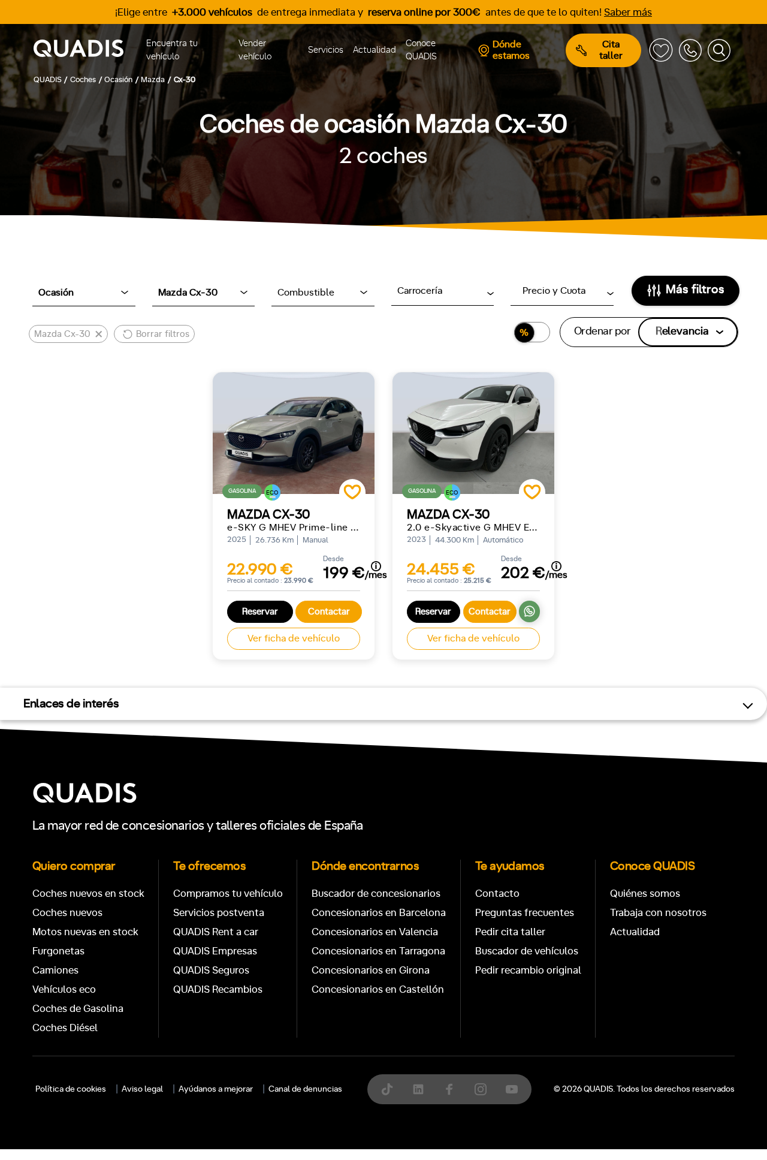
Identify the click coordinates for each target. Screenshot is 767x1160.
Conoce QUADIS (421, 50)
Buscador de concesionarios (376, 893)
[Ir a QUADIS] (87, 50)
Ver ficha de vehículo (293, 638)
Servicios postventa (218, 913)
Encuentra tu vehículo (172, 50)
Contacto (497, 893)
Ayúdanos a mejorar (216, 1089)
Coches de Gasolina (77, 1009)
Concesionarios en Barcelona (379, 913)
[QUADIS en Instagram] (481, 1089)
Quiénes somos (645, 893)
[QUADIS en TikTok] (387, 1089)
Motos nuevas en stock (85, 932)
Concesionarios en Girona (371, 970)
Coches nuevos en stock (88, 893)
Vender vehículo (254, 50)
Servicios (325, 50)
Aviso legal (142, 1089)
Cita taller (611, 50)
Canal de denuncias (305, 1089)
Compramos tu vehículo (228, 893)
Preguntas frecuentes (524, 913)
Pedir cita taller (510, 932)
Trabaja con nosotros (658, 913)
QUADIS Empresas (215, 951)
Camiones (55, 970)
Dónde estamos (511, 50)
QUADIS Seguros (211, 970)
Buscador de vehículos (526, 951)
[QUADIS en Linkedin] (418, 1089)
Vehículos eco (64, 989)
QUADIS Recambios (217, 989)
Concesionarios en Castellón (378, 989)
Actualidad (374, 50)
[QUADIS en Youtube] (512, 1089)
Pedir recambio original (528, 970)
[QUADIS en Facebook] (449, 1089)
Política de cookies (70, 1089)
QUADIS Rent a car (215, 932)
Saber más (628, 12)
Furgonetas (58, 951)
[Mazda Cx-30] (294, 433)
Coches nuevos (67, 913)
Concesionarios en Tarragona (378, 951)
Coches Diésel (65, 1028)
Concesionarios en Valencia (375, 932)
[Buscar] (719, 50)
